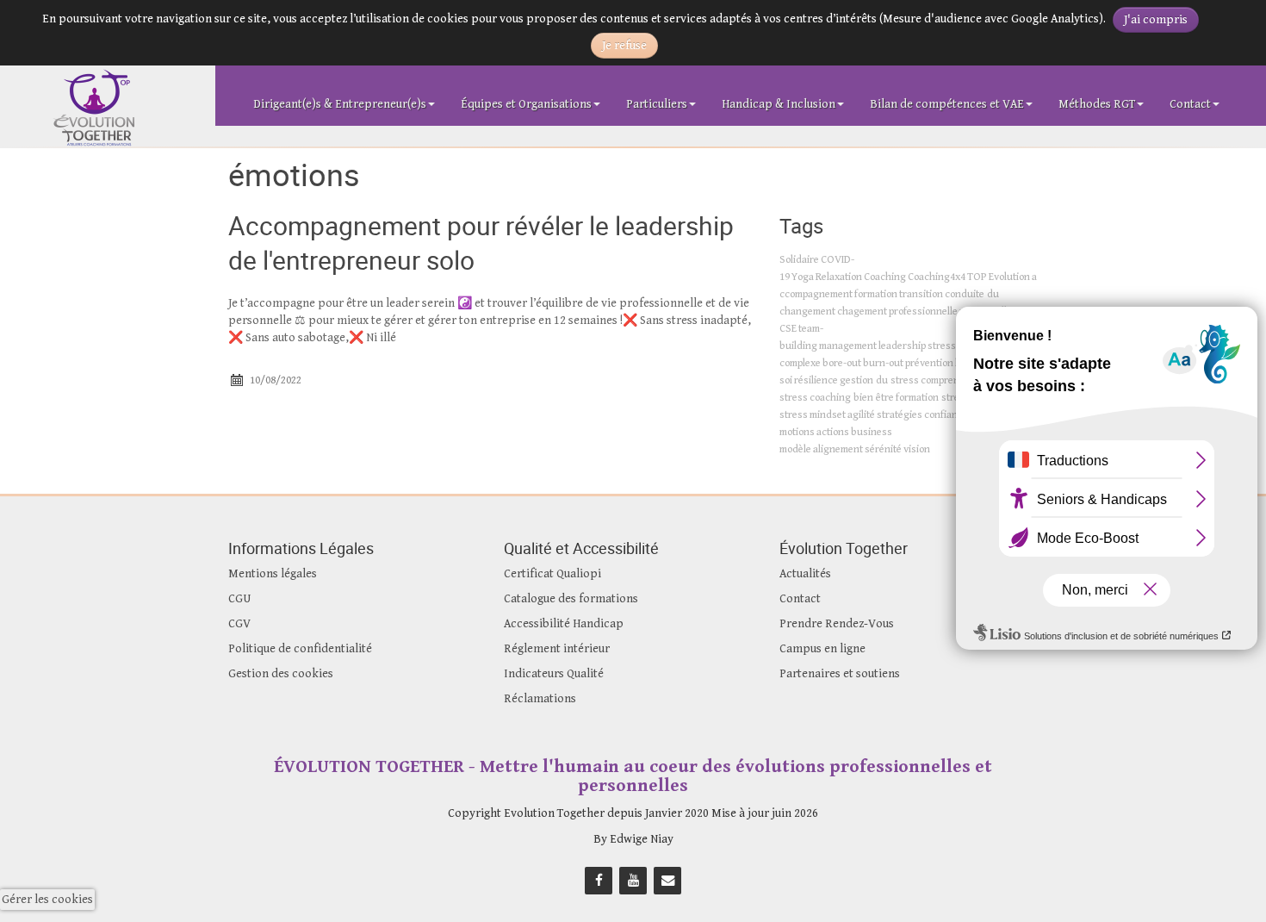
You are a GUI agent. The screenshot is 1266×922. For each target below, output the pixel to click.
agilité (861, 414)
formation (875, 294)
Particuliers (656, 104)
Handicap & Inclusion (778, 104)
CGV (239, 624)
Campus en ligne (822, 649)
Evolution (1009, 277)
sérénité (883, 449)
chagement (862, 311)
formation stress (933, 397)
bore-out (841, 363)
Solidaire (799, 259)
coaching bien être (852, 397)
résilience (816, 380)
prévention (929, 363)
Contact (1190, 104)
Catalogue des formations (571, 599)
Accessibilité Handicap (564, 624)
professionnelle (923, 311)
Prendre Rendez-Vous (836, 624)
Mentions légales (272, 574)
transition (921, 294)
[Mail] (667, 880)
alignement (838, 449)
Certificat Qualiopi (552, 574)
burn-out (883, 363)
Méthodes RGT (1096, 104)
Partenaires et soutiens (839, 674)
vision (916, 449)
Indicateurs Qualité (554, 674)
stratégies (899, 414)
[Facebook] (598, 880)
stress (942, 346)
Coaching (885, 277)
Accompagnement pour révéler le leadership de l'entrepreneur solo (481, 242)
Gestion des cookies (280, 674)
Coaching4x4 (936, 277)
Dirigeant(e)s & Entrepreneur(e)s (339, 104)
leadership (902, 346)
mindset (828, 414)
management (848, 346)
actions (832, 432)
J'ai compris (1156, 20)
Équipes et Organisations (526, 104)
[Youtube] (633, 880)
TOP (977, 277)
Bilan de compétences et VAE (947, 104)
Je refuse (624, 46)
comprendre (948, 380)
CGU (239, 599)
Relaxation (839, 277)
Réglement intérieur (557, 649)
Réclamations (540, 699)
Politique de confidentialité (300, 649)
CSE (788, 328)
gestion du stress (879, 380)
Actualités (805, 574)
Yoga (802, 277)
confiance (946, 414)
